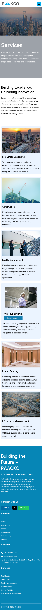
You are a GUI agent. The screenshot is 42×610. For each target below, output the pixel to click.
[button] (39, 4)
